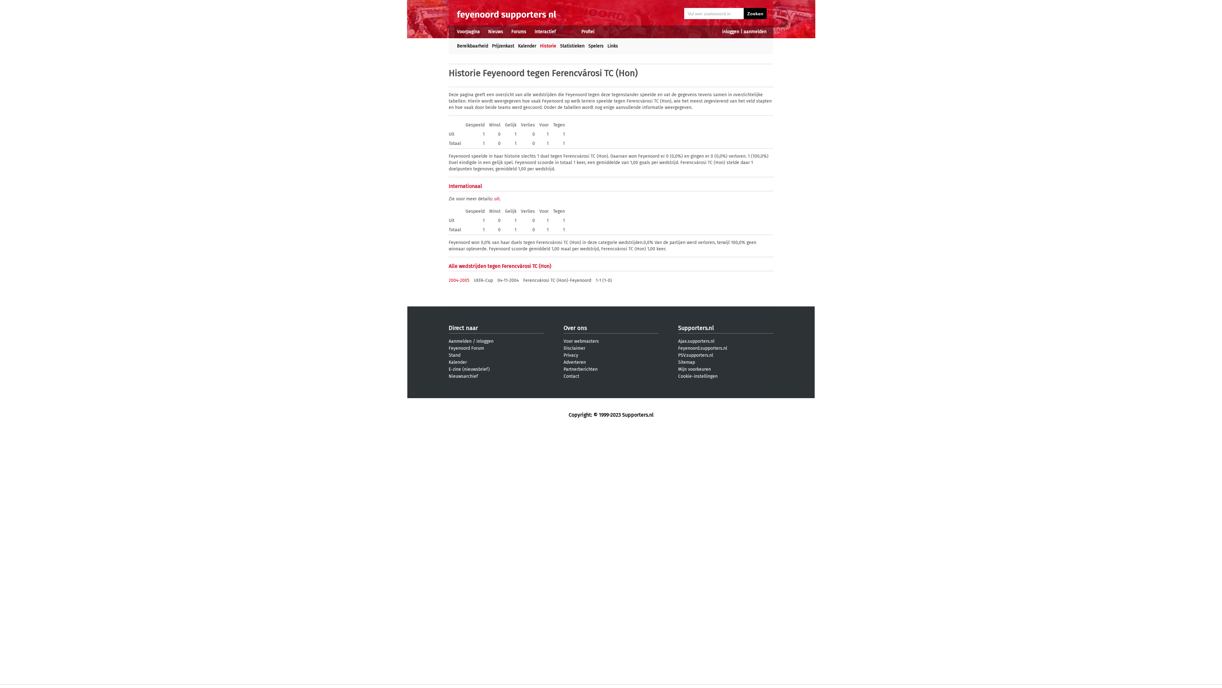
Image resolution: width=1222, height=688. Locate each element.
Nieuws (495, 31)
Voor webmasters (581, 341)
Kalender (527, 46)
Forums (518, 31)
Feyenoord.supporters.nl (702, 348)
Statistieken (572, 46)
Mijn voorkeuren (694, 369)
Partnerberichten (581, 369)
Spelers (596, 46)
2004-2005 (459, 280)
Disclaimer (574, 348)
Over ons (575, 328)
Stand (454, 355)
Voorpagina (468, 31)
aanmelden (755, 31)
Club (568, 31)
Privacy (571, 355)
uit (497, 199)
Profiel (587, 31)
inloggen (730, 31)
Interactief (545, 31)
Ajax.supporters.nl (696, 341)
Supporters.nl (696, 328)
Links (612, 46)
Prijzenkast (503, 46)
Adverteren (575, 362)
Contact (571, 376)
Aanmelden (460, 341)
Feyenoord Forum (466, 348)
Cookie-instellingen (698, 376)
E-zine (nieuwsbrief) (469, 369)
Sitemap (686, 362)
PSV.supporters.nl (695, 355)
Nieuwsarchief (463, 376)
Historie (548, 46)
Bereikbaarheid (472, 46)
